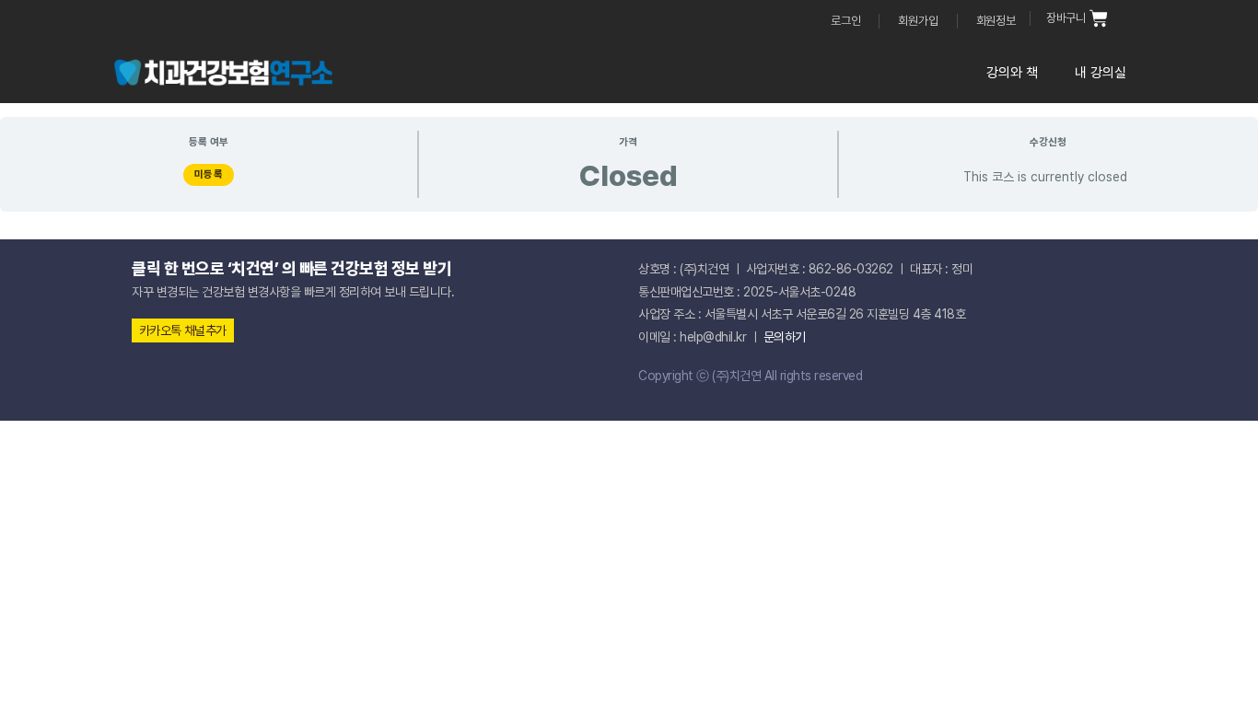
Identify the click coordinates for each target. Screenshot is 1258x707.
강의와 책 (1012, 72)
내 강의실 (1100, 72)
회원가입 (918, 21)
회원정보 (996, 21)
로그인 (845, 21)
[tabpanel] (629, 171)
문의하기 (784, 337)
